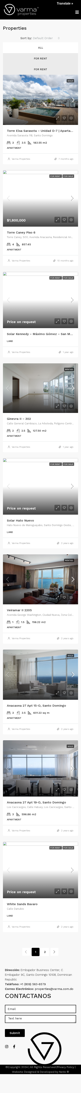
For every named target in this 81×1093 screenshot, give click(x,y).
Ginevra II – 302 (19, 419)
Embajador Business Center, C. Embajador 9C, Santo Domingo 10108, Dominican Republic (38, 974)
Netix (62, 1071)
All (40, 47)
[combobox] (46, 38)
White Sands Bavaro (22, 904)
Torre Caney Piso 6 (21, 232)
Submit (15, 1033)
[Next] (54, 952)
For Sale (68, 176)
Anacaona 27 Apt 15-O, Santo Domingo (36, 705)
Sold (70, 81)
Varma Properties (21, 159)
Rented (69, 369)
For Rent (40, 58)
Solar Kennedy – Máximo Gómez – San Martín (42, 334)
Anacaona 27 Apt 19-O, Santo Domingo (36, 802)
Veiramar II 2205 (19, 610)
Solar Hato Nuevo (20, 520)
